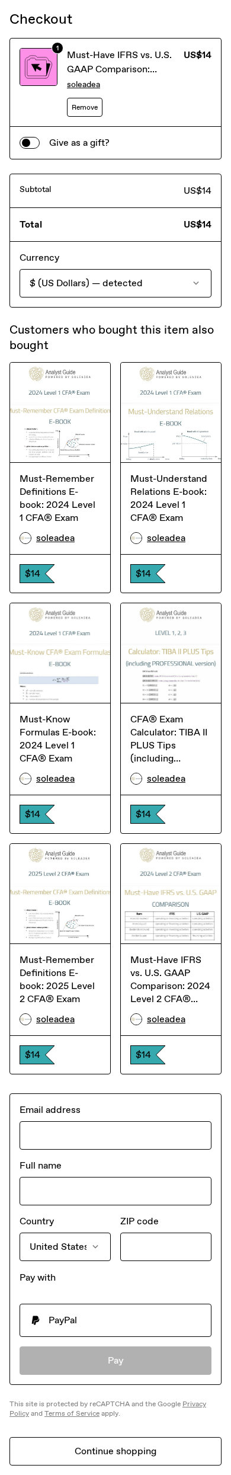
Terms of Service (72, 1413)
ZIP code (139, 1221)
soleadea (83, 84)
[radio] (115, 1320)
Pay (116, 1360)
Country (37, 1221)
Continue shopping (115, 1451)
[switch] (30, 143)
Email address (50, 1109)
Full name (41, 1165)
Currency (39, 257)
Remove (85, 107)
